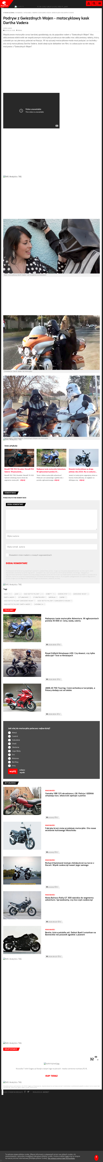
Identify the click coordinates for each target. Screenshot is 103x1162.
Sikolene (15, 747)
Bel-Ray (15, 762)
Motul (14, 733)
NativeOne (51, 484)
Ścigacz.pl (4, 4)
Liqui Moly (16, 751)
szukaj (94, 4)
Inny (14, 766)
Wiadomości (19, 13)
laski (18, 594)
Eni (13, 755)
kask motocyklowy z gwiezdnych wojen (55, 601)
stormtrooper (39, 597)
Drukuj (20, 30)
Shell (14, 744)
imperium (53, 597)
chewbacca (39, 604)
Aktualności (28, 13)
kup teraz (51, 1076)
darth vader (10, 597)
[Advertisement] (51, 73)
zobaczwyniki (22, 771)
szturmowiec (24, 597)
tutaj (67, 1156)
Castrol (15, 736)
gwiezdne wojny (81, 594)
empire (63, 597)
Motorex (15, 758)
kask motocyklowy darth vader (18, 604)
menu (100, 3)
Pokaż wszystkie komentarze (14, 498)
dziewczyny (64, 594)
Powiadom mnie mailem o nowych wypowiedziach (30, 555)
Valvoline (16, 740)
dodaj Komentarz (16, 563)
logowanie (88, 4)
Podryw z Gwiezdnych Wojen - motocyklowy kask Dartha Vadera (53, 13)
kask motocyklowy (34, 594)
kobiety (51, 594)
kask (8, 594)
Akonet (46, 1092)
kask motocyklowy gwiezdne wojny (19, 601)
